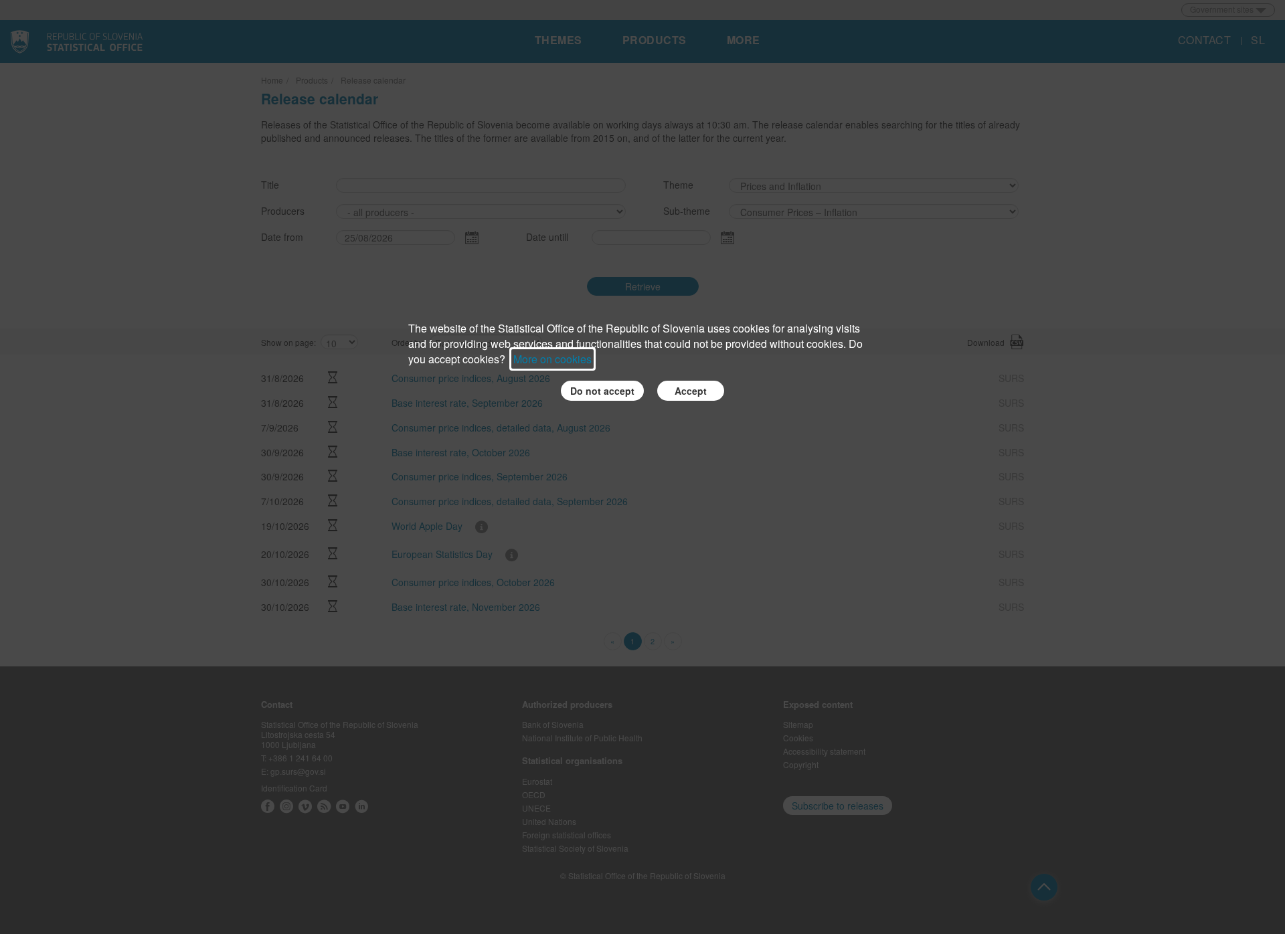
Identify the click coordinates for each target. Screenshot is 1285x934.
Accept (691, 390)
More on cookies (552, 359)
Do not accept (602, 390)
